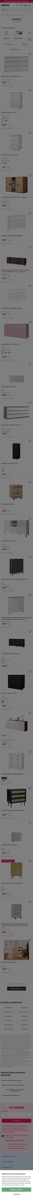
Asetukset (16, 1194)
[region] (16, 1184)
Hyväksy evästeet (16, 1189)
